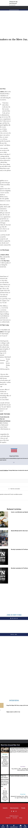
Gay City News (22, 766)
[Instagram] (16, 811)
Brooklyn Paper (22, 794)
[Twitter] (14, 811)
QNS (5, 788)
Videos (20, 827)
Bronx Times (5, 754)
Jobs (7, 827)
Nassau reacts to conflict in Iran (13, 711)
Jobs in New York (14, 615)
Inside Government (14, 827)
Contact (25, 827)
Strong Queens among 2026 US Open (5, 795)
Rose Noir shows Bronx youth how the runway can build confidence (4, 761)
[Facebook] (11, 811)
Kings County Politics (14, 456)
